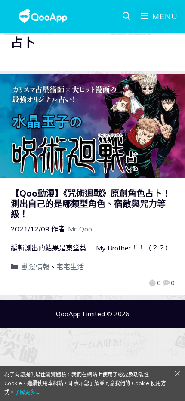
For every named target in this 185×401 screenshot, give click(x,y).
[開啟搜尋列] (126, 16)
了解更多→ (27, 392)
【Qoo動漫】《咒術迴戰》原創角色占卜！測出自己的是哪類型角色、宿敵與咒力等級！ (91, 203)
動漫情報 (35, 266)
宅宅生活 (70, 266)
